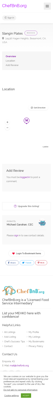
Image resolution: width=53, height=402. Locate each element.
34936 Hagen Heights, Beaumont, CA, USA (24, 40)
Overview (11, 56)
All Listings (9, 332)
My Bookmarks (36, 341)
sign (16, 235)
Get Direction (40, 108)
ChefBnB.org (14, 5)
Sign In (10, 17)
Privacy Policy (36, 346)
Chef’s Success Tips (14, 341)
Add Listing (10, 336)
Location (10, 60)
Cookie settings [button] (11, 395)
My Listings (34, 336)
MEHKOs (31, 33)
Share (13, 263)
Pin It (42, 263)
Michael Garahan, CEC (20, 224)
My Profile (34, 332)
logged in (25, 177)
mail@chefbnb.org (19, 365)
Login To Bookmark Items (28, 253)
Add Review (12, 65)
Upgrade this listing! (28, 206)
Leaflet (45, 147)
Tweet (28, 263)
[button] (7, 122)
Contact (8, 346)
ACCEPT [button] (26, 395)
